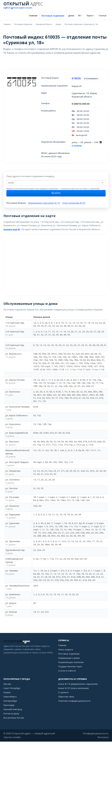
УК (80, 15)
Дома (71, 15)
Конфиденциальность (95, 733)
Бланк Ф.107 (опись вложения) (73, 688)
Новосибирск (10, 696)
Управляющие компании (71, 662)
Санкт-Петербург (12, 688)
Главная (33, 15)
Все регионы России (14, 717)
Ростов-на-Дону (11, 713)
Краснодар (9, 705)
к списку (77, 145)
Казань (7, 692)
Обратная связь (66, 696)
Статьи (102, 15)
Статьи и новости (67, 670)
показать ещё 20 (12, 229)
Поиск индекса (65, 649)
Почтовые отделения (52, 15)
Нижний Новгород (13, 709)
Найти (57, 193)
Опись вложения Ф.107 (73, 203)
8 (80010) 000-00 (81, 103)
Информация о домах (69, 658)
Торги (91, 15)
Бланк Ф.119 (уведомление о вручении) (78, 684)
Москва (7, 684)
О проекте (63, 692)
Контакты (103, 737)
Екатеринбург (10, 700)
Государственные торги (70, 666)
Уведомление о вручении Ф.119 (44, 203)
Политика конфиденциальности (74, 700)
